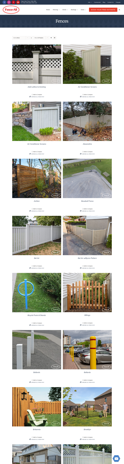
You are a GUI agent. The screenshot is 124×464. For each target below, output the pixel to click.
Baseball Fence (87, 201)
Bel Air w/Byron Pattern (87, 258)
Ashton (37, 201)
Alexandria (87, 144)
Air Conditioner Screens (87, 87)
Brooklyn (87, 429)
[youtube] (18, 2)
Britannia (36, 429)
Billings (87, 315)
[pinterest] (13, 2)
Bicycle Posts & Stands (37, 315)
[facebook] (4, 2)
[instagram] (9, 2)
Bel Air (36, 258)
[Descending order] (31, 37)
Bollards (36, 372)
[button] (119, 10)
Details (36, 64)
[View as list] (54, 37)
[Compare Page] (36, 97)
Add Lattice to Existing (37, 87)
